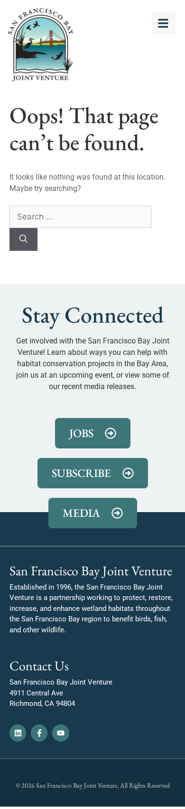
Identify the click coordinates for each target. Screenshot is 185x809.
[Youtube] (60, 732)
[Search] (23, 239)
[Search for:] (80, 216)
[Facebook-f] (39, 732)
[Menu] (164, 23)
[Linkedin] (17, 732)
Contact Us (39, 665)
